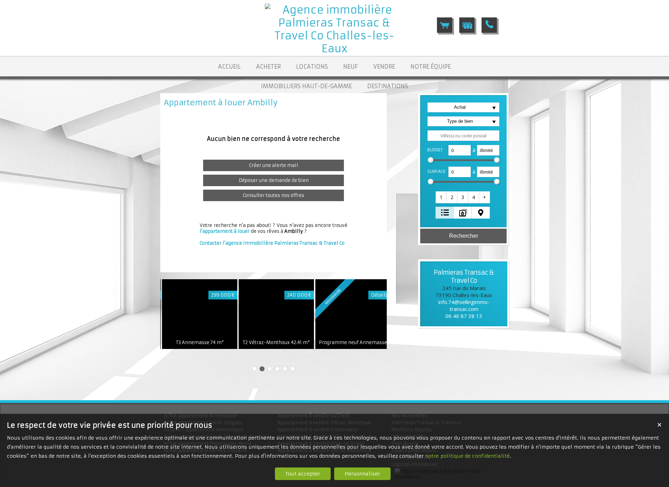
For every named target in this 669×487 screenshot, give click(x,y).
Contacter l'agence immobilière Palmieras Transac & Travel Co (272, 243)
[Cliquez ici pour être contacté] (489, 25)
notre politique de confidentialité (467, 456)
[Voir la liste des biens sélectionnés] (444, 25)
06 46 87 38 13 (463, 315)
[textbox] (463, 135)
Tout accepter (302, 474)
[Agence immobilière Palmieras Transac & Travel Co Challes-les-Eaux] (334, 48)
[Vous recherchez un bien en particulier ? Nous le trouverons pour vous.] (467, 25)
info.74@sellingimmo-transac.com (464, 305)
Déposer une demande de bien (274, 180)
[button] (441, 197)
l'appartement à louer (225, 231)
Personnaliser (362, 474)
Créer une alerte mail (273, 165)
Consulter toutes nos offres (273, 195)
